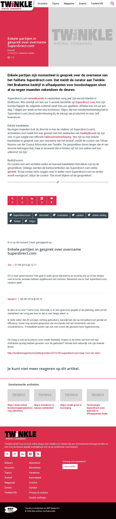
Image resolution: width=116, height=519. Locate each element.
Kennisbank (35, 477)
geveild (12, 171)
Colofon (33, 482)
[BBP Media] (14, 509)
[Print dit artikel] (51, 200)
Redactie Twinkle (26, 53)
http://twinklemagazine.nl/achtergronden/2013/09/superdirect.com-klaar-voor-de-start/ (54, 353)
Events (82, 3)
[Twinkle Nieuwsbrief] (30, 454)
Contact (33, 487)
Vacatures (34, 472)
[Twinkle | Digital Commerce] (17, 5)
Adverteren (35, 467)
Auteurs (9, 462)
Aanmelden (70, 466)
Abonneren (34, 462)
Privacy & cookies (38, 492)
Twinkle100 (97, 3)
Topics (55, 3)
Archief (8, 477)
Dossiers (42, 3)
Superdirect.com (85, 102)
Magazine (69, 3)
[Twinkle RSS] (38, 454)
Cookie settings (37, 497)
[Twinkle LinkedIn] (22, 454)
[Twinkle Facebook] (15, 454)
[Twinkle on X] (7, 454)
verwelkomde (36, 98)
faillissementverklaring (57, 136)
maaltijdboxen (88, 133)
